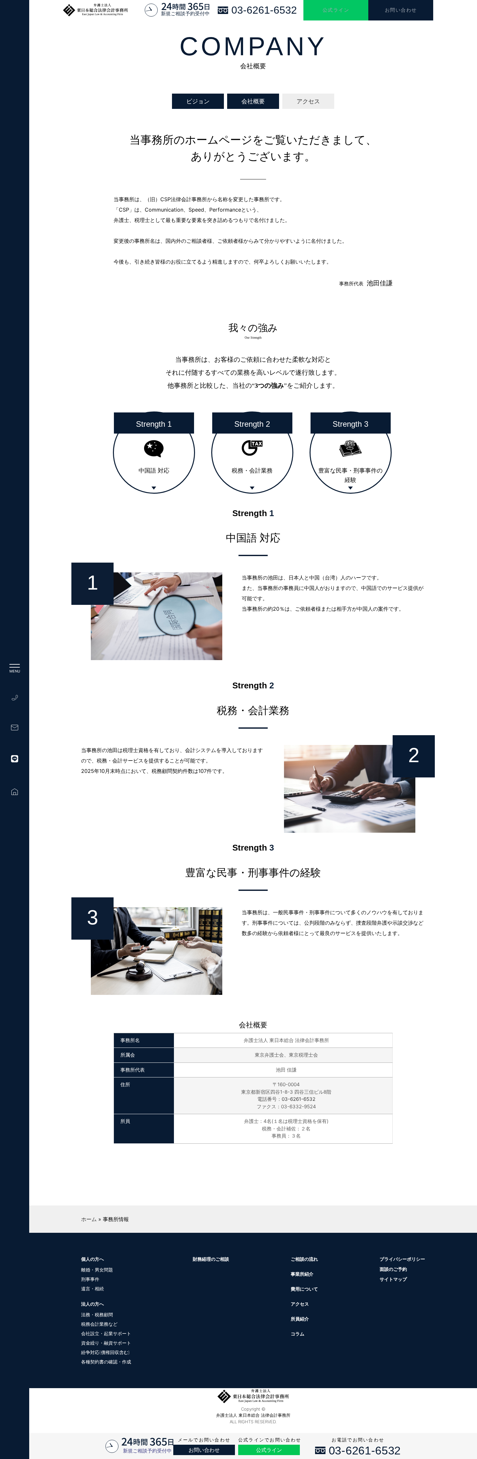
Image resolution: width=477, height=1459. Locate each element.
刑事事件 (90, 1279)
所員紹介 (300, 1319)
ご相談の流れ (304, 1259)
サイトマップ (393, 1279)
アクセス (308, 101)
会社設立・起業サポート (106, 1333)
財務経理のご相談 (211, 1259)
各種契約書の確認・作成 (106, 1361)
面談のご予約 (393, 1269)
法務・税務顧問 (97, 1314)
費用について (304, 1289)
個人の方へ (92, 1259)
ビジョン (198, 101)
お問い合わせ (401, 10)
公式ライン (336, 10)
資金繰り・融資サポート (106, 1343)
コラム (297, 1333)
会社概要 (253, 101)
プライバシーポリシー (402, 1259)
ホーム (89, 1219)
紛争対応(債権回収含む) (105, 1352)
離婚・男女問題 (97, 1269)
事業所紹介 (302, 1274)
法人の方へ (92, 1304)
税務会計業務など (99, 1324)
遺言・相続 (92, 1288)
